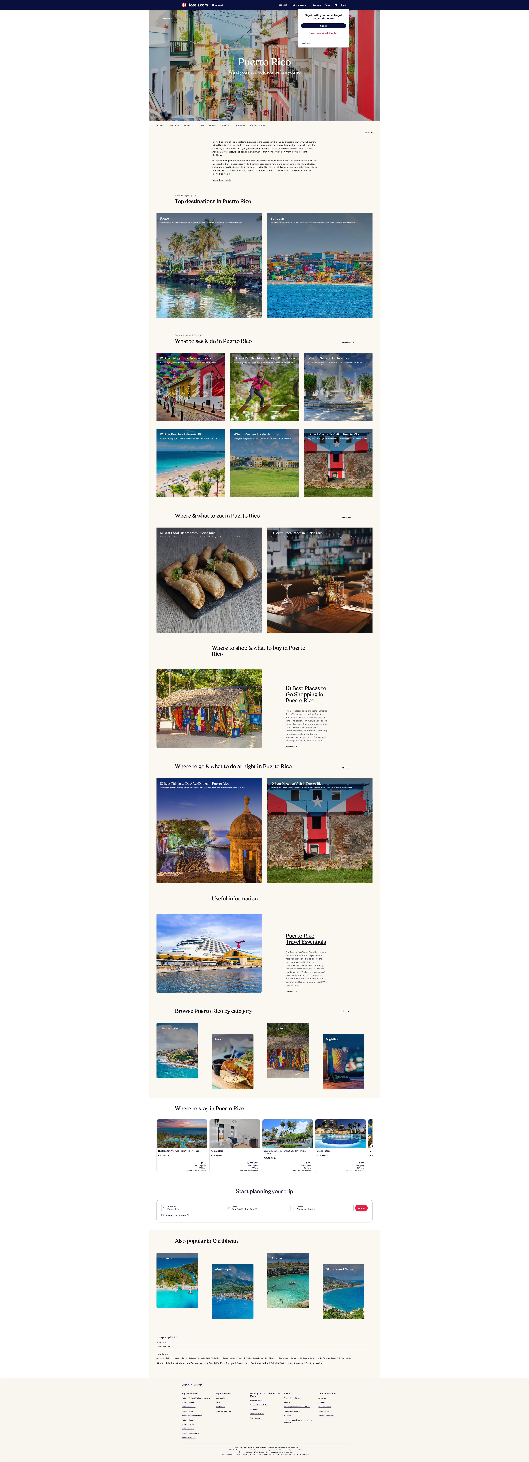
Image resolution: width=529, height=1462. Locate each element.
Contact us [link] (220, 1407)
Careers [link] (322, 1402)
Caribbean (166, 19)
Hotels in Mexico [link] (188, 1402)
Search (361, 1208)
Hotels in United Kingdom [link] (192, 1416)
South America (314, 1363)
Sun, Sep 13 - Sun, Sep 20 (244, 1209)
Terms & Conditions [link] (292, 1398)
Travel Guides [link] (324, 1411)
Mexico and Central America (252, 1363)
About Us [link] (322, 1398)
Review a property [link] (223, 1411)
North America (295, 1363)
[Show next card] (372, 1146)
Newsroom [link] (254, 1409)
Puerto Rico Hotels (257, 125)
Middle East (277, 1363)
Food (202, 125)
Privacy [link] (287, 1402)
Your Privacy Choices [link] (292, 1411)
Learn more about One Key (323, 33)
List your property (300, 5)
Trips (327, 5)
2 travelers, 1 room (306, 1209)
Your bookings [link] (221, 1398)
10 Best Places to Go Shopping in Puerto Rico (306, 694)
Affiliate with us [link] (256, 1400)
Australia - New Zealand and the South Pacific (198, 1363)
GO (157, 19)
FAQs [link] (218, 1402)
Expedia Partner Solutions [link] (260, 1405)
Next (354, 1011)
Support (317, 5)
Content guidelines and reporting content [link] (298, 1421)
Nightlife (225, 125)
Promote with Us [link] (257, 1414)
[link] (323, 43)
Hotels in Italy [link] (187, 1411)
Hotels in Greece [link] (188, 1438)
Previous (343, 1011)
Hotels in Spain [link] (188, 1424)
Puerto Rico (174, 125)
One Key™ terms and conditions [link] (297, 1407)
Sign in (344, 5)
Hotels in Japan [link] (188, 1429)
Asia (168, 1363)
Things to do (189, 125)
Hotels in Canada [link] (188, 1407)
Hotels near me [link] (325, 1407)
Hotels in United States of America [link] (196, 1398)
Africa (159, 1363)
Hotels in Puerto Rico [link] (190, 1433)
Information (240, 125)
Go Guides (160, 125)
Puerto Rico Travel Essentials (306, 938)
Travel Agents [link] (255, 1418)
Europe (230, 1363)
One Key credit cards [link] (327, 1416)
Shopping (212, 125)
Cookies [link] (287, 1416)
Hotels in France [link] (188, 1420)
